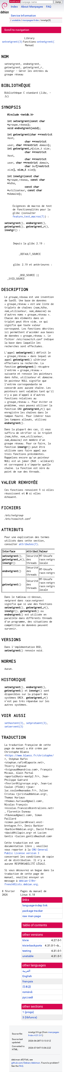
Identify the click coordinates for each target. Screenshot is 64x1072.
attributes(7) (28, 544)
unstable (16, 20)
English (27, 976)
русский (27, 997)
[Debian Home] (4, 7)
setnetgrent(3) (12, 41)
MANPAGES (16, 1)
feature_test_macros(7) (28, 216)
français (27, 981)
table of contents (35, 925)
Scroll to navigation (16, 30)
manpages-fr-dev (30, 20)
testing (26, 950)
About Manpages (32, 6)
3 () (29, 1017)
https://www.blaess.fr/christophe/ (30, 755)
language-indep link (34, 905)
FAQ (48, 6)
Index (14, 6)
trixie (25, 940)
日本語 (26, 986)
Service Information (23, 15)
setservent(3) (13, 726)
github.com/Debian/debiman (25, 1063)
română (27, 992)
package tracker (32, 910)
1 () (28, 1012)
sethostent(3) (13, 722)
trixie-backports (32, 945)
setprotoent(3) (36, 722)
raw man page (31, 916)
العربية (26, 971)
